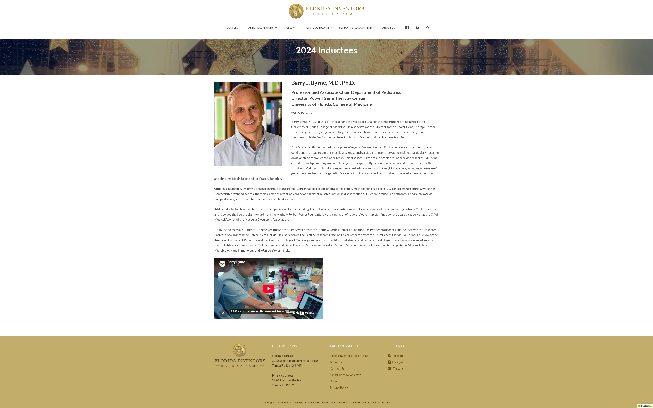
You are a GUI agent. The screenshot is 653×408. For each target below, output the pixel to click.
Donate (334, 381)
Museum (289, 27)
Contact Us (337, 368)
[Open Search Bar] (428, 27)
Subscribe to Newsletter (345, 375)
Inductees (231, 27)
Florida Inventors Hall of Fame (349, 356)
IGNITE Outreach (317, 27)
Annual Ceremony (260, 27)
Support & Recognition (355, 27)
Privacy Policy (339, 387)
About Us (388, 27)
